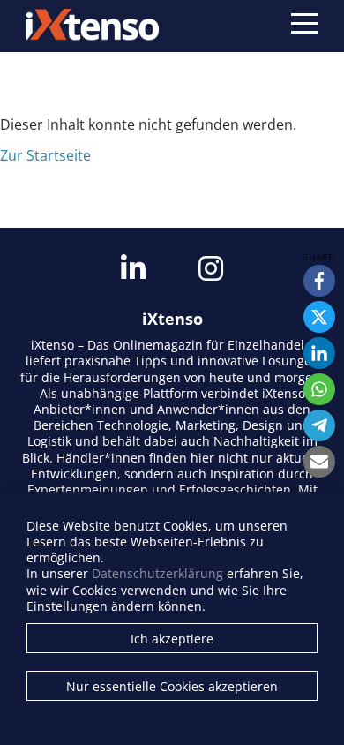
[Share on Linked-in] (319, 353)
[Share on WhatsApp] (319, 389)
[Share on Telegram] (319, 425)
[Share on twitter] (319, 317)
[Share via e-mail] (319, 462)
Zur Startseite (45, 155)
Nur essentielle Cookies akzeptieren (172, 686)
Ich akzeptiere (172, 638)
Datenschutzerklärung (157, 573)
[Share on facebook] (319, 281)
